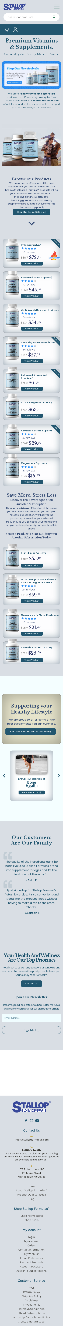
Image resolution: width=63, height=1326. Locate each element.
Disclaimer (31, 1300)
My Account (31, 1241)
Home (31, 1186)
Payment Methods (31, 1262)
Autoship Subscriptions (31, 1270)
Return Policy (31, 1292)
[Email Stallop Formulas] (31, 1136)
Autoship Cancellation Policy (31, 1317)
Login (31, 1237)
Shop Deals (31, 1220)
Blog (31, 1198)
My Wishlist (31, 1253)
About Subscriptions (32, 1313)
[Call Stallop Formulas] (31, 1147)
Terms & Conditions (31, 1308)
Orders (31, 1245)
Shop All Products (31, 1215)
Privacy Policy (31, 1304)
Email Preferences (31, 1258)
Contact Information (31, 1249)
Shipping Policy (31, 1296)
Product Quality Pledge (31, 1194)
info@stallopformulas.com (32, 1139)
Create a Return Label (31, 1321)
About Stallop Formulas (31, 1190)
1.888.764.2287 (31, 1149)
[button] (4, 776)
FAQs (31, 1287)
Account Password (31, 1266)
